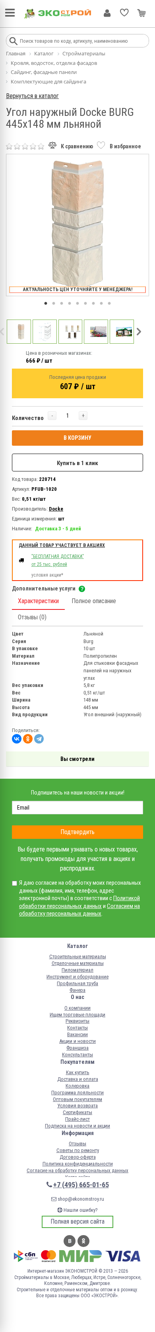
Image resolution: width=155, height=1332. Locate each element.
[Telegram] (39, 739)
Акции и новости (77, 1041)
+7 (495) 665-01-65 (81, 1185)
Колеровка (77, 1086)
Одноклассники (83, 1241)
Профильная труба (77, 983)
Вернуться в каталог (32, 96)
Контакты (77, 1028)
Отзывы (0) (32, 617)
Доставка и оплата (77, 1079)
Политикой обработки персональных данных (79, 902)
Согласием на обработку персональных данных (79, 910)
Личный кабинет (107, 13)
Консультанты (77, 1055)
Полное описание (94, 601)
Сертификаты (77, 1112)
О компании (77, 1008)
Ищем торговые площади (77, 1015)
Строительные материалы (77, 956)
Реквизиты (77, 1021)
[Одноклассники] (28, 739)
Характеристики (38, 601)
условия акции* (47, 575)
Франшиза (77, 1048)
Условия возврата (77, 1106)
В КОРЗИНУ (77, 438)
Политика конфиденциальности (78, 1164)
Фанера (77, 990)
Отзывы (77, 1144)
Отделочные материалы (78, 963)
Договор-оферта (78, 1157)
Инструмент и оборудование (77, 977)
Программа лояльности (77, 1092)
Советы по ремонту (77, 1150)
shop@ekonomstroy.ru (80, 1199)
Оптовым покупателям (77, 1099)
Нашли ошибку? (80, 1210)
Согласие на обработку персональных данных (77, 1170)
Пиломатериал (77, 970)
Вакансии (77, 1034)
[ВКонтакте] (16, 739)
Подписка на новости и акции (77, 1126)
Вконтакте (70, 1241)
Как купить (77, 1072)
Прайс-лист (77, 1119)
